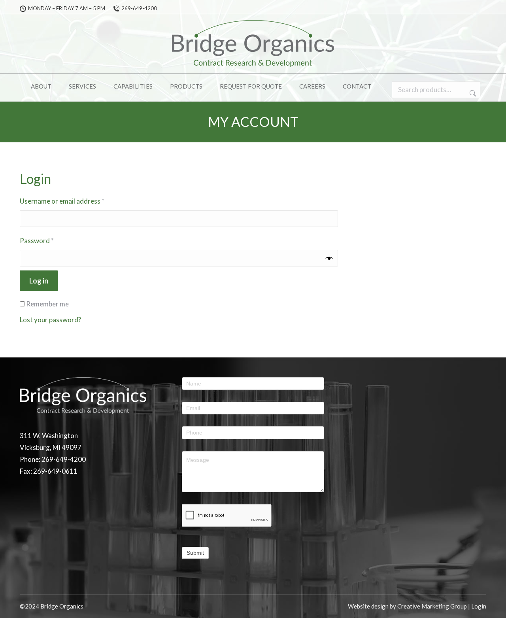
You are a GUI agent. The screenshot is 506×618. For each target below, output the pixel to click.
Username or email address (75, 201)
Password (50, 240)
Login (478, 606)
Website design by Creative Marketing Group (407, 606)
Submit (195, 553)
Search (472, 93)
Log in (38, 280)
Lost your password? (50, 320)
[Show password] (329, 258)
